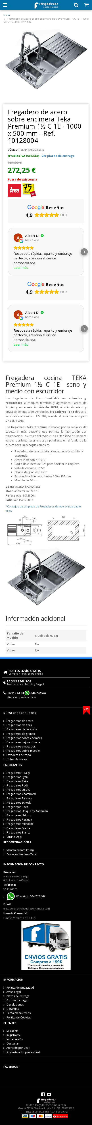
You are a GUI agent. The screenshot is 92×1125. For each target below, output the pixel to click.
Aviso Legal (13, 992)
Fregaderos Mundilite (19, 824)
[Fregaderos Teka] (14, 190)
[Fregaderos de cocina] (46, 4)
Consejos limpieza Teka (21, 854)
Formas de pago (16, 1000)
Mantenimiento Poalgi (20, 850)
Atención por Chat (17, 1048)
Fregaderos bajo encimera (23, 742)
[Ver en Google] (18, 237)
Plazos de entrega (17, 996)
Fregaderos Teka (17, 781)
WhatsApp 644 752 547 (30, 896)
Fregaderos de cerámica (22, 729)
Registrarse (13, 1035)
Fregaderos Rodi (17, 785)
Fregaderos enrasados (21, 746)
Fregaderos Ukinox (18, 815)
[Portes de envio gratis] (46, 945)
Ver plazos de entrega (58, 156)
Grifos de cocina (16, 759)
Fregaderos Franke (18, 828)
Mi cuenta (12, 1031)
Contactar (12, 1043)
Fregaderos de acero (19, 721)
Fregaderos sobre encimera (24, 738)
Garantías (12, 1009)
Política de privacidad (20, 988)
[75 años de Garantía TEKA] (29, 190)
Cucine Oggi (14, 837)
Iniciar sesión (14, 1039)
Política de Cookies (18, 1017)
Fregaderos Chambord (21, 794)
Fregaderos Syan (17, 777)
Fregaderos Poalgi (18, 773)
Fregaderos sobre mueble (23, 751)
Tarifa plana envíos (18, 1013)
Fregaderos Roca (17, 807)
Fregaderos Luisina (18, 790)
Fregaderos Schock (18, 803)
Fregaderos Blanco (18, 832)
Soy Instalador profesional (23, 1052)
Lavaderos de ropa (18, 755)
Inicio (6, 15)
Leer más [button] (21, 267)
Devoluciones (15, 1004)
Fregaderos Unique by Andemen (27, 811)
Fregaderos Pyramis (19, 798)
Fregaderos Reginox (19, 819)
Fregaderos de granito (20, 734)
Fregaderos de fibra (19, 725)
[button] (7, 251)
